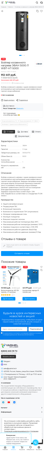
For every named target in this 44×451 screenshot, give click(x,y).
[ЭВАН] (39, 64)
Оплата (38, 132)
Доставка (24, 132)
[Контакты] (41, 2)
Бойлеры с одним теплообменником (14, 124)
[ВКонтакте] (14, 402)
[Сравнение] (37, 11)
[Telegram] (3, 402)
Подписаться (35, 329)
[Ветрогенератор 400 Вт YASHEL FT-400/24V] (11, 275)
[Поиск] (37, 2)
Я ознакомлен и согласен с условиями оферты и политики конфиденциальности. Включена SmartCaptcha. (22, 333)
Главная (3, 7)
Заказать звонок (8, 357)
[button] (20, 55)
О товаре (10, 132)
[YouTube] (9, 402)
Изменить (19, 108)
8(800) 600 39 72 (9, 351)
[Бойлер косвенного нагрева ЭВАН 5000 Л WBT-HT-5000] (22, 31)
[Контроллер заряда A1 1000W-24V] (33, 275)
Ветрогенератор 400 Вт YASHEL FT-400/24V (10, 291)
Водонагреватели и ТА (9, 121)
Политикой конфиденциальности (16, 431)
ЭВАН (36, 121)
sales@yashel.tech (10, 368)
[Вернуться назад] (2, 11)
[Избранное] (41, 11)
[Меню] (2, 2)
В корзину (9, 299)
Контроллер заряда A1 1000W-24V (31, 291)
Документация (23, 136)
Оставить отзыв (22, 253)
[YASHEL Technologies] (10, 2)
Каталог (10, 7)
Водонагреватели (26, 121)
